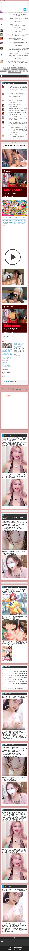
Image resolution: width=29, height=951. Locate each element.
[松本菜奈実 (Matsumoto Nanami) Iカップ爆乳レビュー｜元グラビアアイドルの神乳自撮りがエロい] (8, 369)
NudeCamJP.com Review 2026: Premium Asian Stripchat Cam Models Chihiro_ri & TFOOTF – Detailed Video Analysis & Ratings (14, 523)
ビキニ (2, 71)
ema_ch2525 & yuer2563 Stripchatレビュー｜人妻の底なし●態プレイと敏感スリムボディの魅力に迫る (14, 476)
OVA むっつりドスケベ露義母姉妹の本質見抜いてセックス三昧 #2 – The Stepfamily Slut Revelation (14, 618)
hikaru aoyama (18, 67)
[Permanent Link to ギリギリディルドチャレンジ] (14, 158)
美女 (9, 72)
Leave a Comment (21, 147)
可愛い (9, 71)
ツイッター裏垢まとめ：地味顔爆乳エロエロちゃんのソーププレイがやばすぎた (14, 697)
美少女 (13, 72)
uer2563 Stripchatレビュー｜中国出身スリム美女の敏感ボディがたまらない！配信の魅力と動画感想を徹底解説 (14, 443)
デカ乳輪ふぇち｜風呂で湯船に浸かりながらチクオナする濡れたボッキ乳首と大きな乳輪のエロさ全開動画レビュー (14, 670)
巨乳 (13, 71)
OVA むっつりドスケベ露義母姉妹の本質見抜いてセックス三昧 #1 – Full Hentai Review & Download (14, 643)
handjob (12, 67)
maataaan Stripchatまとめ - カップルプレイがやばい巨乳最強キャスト (18, 38)
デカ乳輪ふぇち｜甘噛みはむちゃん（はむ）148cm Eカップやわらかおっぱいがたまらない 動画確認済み (14, 687)
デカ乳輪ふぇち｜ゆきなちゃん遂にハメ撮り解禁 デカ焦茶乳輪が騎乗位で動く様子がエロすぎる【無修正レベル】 (14, 674)
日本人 (20, 71)
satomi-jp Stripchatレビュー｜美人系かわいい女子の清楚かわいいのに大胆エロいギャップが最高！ (14, 439)
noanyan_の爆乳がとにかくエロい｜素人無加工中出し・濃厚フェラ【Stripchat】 (18, 34)
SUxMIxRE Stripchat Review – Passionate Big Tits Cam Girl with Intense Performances (13, 528)
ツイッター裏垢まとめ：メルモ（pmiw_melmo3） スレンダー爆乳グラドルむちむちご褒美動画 (14, 732)
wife (11, 69)
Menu (4, 76)
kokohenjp (7, 147)
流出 (24, 71)
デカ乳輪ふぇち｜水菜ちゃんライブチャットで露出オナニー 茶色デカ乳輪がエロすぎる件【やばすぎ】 (14, 678)
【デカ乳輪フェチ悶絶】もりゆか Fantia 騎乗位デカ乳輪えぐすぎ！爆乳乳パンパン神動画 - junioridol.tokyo (18, 20)
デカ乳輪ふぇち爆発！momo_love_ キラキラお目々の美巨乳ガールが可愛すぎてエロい (18, 61)
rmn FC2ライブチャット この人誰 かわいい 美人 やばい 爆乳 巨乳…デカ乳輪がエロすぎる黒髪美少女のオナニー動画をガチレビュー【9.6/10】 (18, 13)
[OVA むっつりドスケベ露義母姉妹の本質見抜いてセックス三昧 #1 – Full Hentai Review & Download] (7, 660)
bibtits (4, 67)
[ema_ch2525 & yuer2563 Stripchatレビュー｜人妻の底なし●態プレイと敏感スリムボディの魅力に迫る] (14, 505)
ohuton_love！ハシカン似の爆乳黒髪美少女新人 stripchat (18, 30)
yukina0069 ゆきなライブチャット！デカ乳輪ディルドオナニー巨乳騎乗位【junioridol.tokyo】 (18, 25)
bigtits (8, 67)
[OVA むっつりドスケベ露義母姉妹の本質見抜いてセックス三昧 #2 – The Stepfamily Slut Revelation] (14, 640)
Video (9, 69)
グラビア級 (19, 69)
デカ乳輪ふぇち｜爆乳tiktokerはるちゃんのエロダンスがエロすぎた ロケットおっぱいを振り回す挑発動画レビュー (14, 683)
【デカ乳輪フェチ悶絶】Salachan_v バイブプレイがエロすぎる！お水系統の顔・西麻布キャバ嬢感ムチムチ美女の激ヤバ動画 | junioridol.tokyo (18, 56)
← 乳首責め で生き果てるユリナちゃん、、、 (10, 388)
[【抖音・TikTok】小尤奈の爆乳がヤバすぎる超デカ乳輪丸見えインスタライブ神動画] (20, 350)
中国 (6, 71)
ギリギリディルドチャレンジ (14, 145)
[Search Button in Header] (28, 76)
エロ (15, 69)
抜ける (16, 71)
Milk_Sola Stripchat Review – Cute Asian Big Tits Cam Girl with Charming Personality (13, 553)
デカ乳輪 (24, 69)
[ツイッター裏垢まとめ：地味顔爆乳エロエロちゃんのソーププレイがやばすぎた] (13, 729)
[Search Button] (14, 938)
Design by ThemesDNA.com (14, 949)
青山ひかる (18, 72)
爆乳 (27, 71)
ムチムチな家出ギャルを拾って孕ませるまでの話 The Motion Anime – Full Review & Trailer (14, 591)
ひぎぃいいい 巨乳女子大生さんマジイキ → (19, 389)
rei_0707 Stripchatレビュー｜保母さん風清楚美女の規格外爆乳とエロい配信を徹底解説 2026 (18, 49)
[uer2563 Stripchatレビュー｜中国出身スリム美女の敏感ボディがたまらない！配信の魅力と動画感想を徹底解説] (14, 473)
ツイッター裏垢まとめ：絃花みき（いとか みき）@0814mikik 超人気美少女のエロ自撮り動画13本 (14, 737)
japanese (24, 67)
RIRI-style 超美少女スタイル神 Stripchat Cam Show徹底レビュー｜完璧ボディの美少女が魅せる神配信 (18, 44)
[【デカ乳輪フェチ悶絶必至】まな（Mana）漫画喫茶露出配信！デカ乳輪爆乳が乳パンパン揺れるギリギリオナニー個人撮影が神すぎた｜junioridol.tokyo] (7, 345)
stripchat (4, 69)
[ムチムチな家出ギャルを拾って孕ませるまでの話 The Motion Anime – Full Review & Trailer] (14, 614)
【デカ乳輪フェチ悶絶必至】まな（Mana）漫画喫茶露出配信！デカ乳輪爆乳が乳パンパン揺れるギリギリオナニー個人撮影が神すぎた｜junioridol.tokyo (7, 353)
